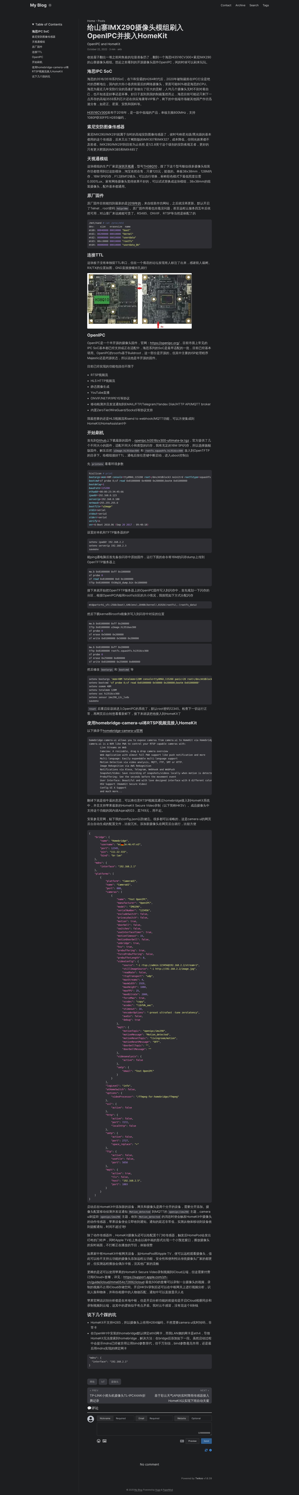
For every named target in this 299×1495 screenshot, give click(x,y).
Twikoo (199, 1478)
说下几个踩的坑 (41, 76)
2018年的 (134, 203)
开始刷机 (37, 62)
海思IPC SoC (40, 31)
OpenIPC (37, 57)
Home (91, 21)
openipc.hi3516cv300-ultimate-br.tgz (161, 440)
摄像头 (115, 1381)
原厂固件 (37, 46)
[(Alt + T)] (50, 5)
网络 (92, 1381)
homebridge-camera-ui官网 (123, 730)
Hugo (157, 1489)
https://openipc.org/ (164, 343)
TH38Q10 (150, 166)
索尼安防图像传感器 (43, 36)
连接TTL (37, 52)
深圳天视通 (126, 166)
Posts (101, 21)
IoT (103, 1381)
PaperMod (168, 1489)
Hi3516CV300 (97, 112)
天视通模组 (38, 41)
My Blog (38, 5)
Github (101, 440)
